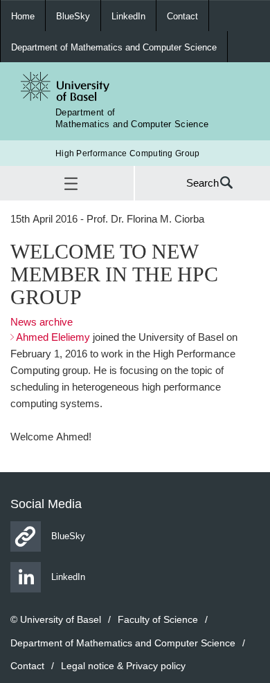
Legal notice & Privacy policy (123, 665)
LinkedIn (128, 15)
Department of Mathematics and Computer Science (114, 47)
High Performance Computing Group (127, 153)
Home (23, 15)
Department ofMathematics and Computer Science (131, 117)
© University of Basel (55, 619)
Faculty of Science (158, 619)
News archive (41, 321)
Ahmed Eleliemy (53, 337)
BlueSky (73, 15)
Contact (182, 15)
